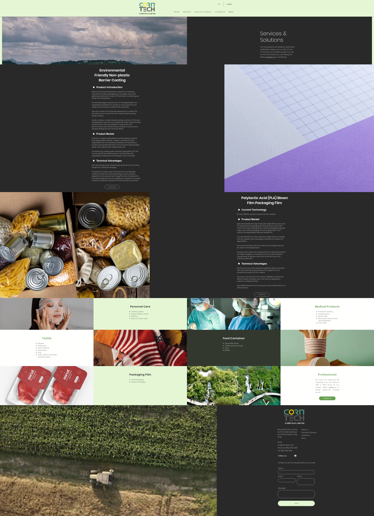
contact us (270, 57)
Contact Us (305, 435)
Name (280, 468)
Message (281, 488)
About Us (304, 430)
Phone (299, 476)
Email (280, 476)
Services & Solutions (309, 432)
